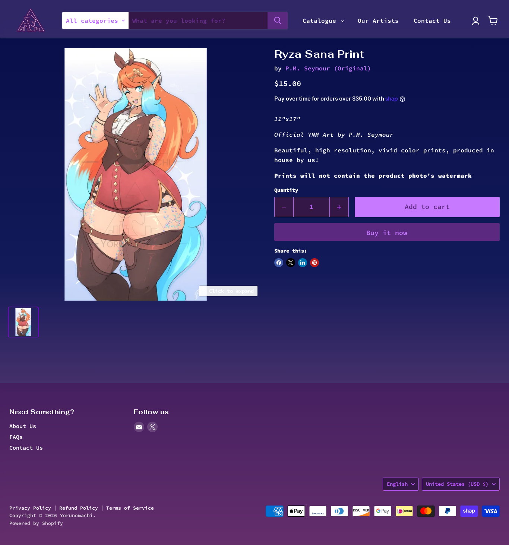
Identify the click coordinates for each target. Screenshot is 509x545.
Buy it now (386, 232)
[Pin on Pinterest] (314, 262)
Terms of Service (130, 508)
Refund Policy (78, 508)
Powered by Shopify (36, 523)
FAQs (16, 436)
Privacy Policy (30, 508)
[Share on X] (290, 262)
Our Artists (378, 20)
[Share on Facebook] (278, 262)
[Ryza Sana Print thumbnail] (23, 322)
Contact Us (432, 20)
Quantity (286, 190)
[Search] (278, 20)
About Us (22, 426)
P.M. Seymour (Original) (328, 68)
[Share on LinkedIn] (302, 262)
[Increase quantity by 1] (339, 207)
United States (457, 484)
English (397, 484)
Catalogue (321, 20)
